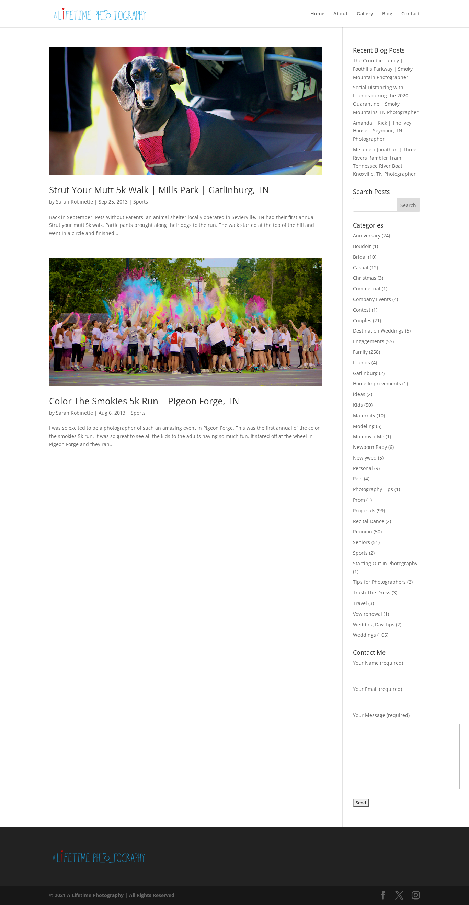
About (340, 14)
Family (360, 352)
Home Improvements (377, 383)
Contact (410, 14)
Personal (363, 468)
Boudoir (362, 246)
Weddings (364, 634)
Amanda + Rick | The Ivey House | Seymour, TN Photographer (382, 130)
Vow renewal (367, 614)
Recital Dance (368, 521)
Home (317, 14)
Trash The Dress (371, 592)
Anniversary (366, 235)
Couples (362, 320)
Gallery (365, 14)
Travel (360, 603)
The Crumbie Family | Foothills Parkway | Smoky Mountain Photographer (383, 68)
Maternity (364, 415)
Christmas (364, 278)
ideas (359, 394)
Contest (361, 309)
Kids (358, 405)
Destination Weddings (378, 330)
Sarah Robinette (74, 201)
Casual (360, 267)
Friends (361, 362)
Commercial (366, 288)
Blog (387, 14)
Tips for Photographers (379, 582)
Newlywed (365, 457)
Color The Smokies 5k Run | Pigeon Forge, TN (144, 401)
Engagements (368, 341)
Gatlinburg (365, 373)
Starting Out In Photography (385, 563)
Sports (140, 201)
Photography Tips (373, 489)
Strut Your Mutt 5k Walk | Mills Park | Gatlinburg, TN (159, 190)
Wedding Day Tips (373, 624)
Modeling (364, 426)
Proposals (364, 510)
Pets (358, 478)
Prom (359, 500)
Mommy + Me (368, 436)
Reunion (362, 531)
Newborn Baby (370, 447)
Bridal (360, 257)
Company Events (372, 299)
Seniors (361, 542)
